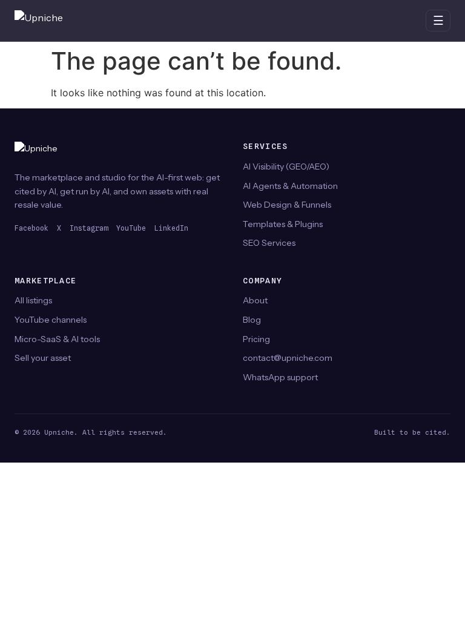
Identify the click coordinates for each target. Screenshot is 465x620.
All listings (33, 300)
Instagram (89, 228)
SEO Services (269, 242)
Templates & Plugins (283, 224)
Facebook (31, 228)
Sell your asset (43, 357)
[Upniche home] (51, 20)
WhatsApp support (280, 377)
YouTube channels (51, 319)
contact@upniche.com (287, 357)
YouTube (131, 228)
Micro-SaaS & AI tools (57, 339)
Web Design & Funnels (287, 204)
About (255, 300)
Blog (252, 319)
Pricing (256, 339)
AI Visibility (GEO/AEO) (286, 166)
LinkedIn (171, 228)
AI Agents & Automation (290, 185)
